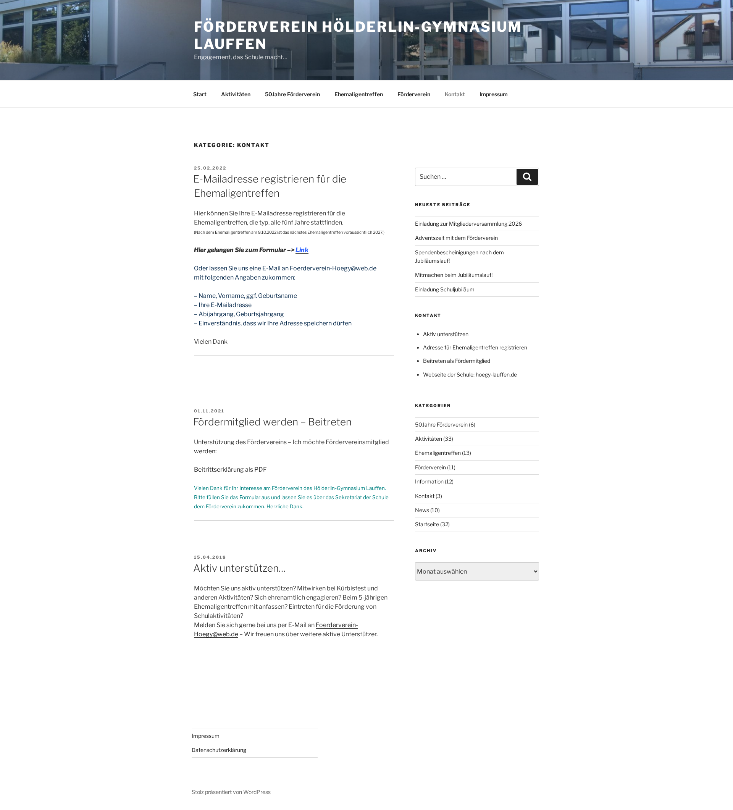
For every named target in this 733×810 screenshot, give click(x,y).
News (422, 510)
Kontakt (455, 94)
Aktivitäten (235, 94)
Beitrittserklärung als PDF (230, 469)
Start (200, 94)
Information (429, 481)
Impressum (494, 94)
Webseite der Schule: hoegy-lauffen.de (470, 374)
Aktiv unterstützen (445, 334)
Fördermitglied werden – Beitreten (272, 422)
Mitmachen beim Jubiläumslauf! (453, 275)
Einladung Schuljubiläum (445, 289)
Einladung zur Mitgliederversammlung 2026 (468, 223)
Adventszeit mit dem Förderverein (456, 237)
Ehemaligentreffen (358, 94)
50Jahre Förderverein (292, 94)
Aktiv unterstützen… (239, 568)
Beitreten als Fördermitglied (456, 360)
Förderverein (413, 94)
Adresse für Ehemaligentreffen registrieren (475, 347)
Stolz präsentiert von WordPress (231, 792)
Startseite (427, 524)
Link (301, 250)
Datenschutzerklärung (219, 750)
